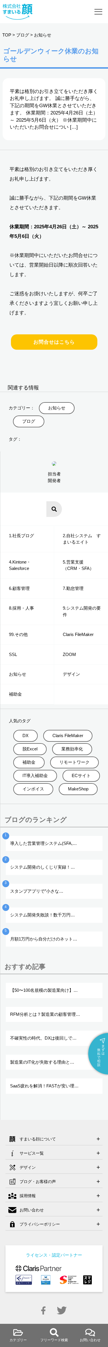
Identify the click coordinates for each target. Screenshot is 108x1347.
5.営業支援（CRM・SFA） (78, 565)
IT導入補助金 (35, 775)
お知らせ (42, 34)
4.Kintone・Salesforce (20, 565)
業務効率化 (72, 748)
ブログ (22, 34)
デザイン (71, 674)
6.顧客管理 (19, 588)
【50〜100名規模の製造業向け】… (44, 990)
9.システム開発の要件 (82, 611)
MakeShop (78, 788)
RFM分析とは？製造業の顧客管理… (45, 1014)
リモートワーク (74, 762)
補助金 (15, 694)
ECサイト (81, 775)
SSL (13, 654)
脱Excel (29, 748)
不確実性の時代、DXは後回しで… (43, 1038)
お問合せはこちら (54, 342)
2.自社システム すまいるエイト (82, 539)
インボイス (33, 788)
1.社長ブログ (21, 535)
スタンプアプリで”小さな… (36, 891)
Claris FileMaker (78, 634)
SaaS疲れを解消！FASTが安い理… (44, 1085)
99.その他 (18, 634)
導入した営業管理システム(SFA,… (43, 843)
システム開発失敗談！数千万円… (42, 914)
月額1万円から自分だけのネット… (43, 938)
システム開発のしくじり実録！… (42, 867)
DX (25, 735)
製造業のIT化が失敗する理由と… (42, 1062)
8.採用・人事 (21, 608)
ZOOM (69, 654)
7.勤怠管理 (73, 588)
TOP (6, 34)
